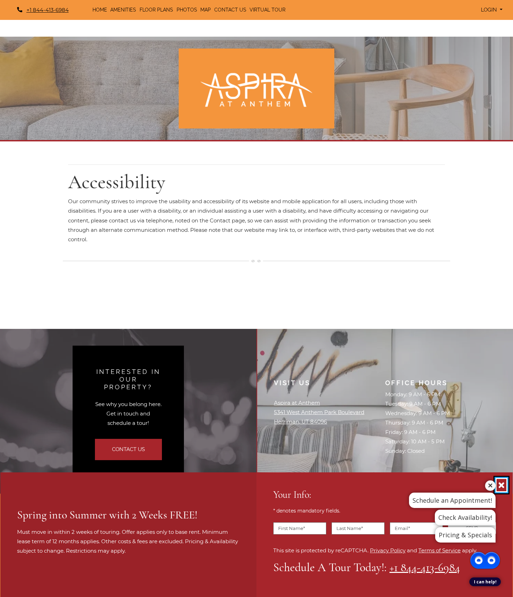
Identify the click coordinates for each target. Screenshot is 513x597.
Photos (187, 10)
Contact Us (230, 10)
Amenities (123, 10)
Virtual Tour (267, 10)
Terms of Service (439, 550)
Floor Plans (156, 10)
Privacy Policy (388, 550)
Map (205, 10)
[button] (491, 10)
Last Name (349, 528)
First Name (291, 528)
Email (402, 528)
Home (99, 10)
